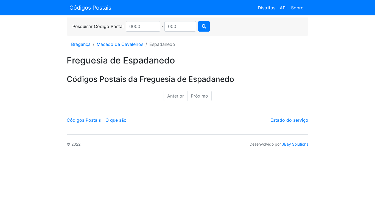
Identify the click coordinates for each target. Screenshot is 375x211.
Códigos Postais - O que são (97, 120)
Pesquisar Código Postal (98, 26)
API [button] (283, 7)
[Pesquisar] (204, 26)
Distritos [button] (266, 7)
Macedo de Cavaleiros (120, 44)
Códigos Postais (90, 7)
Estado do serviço (289, 120)
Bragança (81, 44)
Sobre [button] (297, 7)
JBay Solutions (295, 144)
